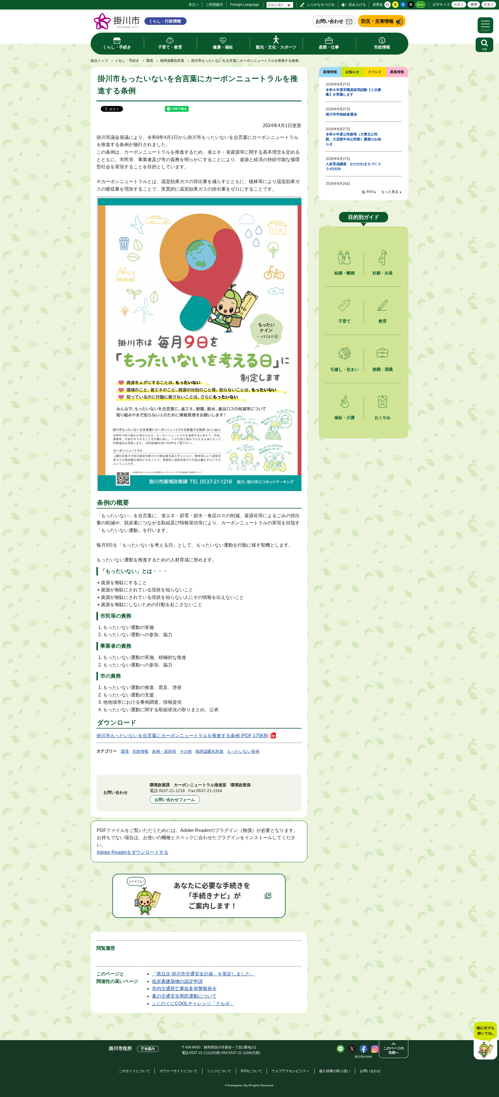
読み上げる (357, 5)
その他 (186, 751)
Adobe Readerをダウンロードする (132, 852)
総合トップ (99, 61)
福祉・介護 (344, 417)
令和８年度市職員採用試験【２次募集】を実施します (353, 92)
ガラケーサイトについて (178, 1071)
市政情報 (140, 751)
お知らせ (352, 72)
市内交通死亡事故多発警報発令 (184, 988)
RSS (370, 192)
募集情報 (397, 72)
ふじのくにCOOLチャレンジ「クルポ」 (193, 1003)
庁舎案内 (148, 1049)
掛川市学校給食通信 (341, 114)
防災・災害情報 (377, 21)
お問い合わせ (329, 21)
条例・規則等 (164, 751)
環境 (149, 61)
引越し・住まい (344, 369)
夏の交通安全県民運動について (184, 996)
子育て (344, 321)
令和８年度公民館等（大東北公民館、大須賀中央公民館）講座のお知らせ (353, 139)
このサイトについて (134, 1071)
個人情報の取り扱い (334, 1071)
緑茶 (420, 5)
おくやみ (383, 417)
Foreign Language (244, 5)
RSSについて (251, 1071)
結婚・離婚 (344, 273)
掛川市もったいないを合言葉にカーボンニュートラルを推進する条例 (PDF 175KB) (182, 735)
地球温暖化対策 (172, 61)
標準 (473, 5)
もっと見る (390, 192)
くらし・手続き (127, 61)
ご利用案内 (214, 5)
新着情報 (330, 72)
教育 (383, 321)
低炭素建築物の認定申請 (177, 981)
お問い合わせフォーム (174, 799)
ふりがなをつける (321, 5)
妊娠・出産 (383, 273)
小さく (459, 5)
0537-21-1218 (172, 790)
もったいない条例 (243, 751)
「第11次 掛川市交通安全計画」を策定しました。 (203, 973)
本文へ (194, 5)
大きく (489, 5)
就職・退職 (383, 369)
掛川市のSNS (363, 1056)
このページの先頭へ (393, 1050)
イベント (375, 72)
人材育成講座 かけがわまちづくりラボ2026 (353, 166)
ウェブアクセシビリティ (290, 1071)
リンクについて (219, 1071)
